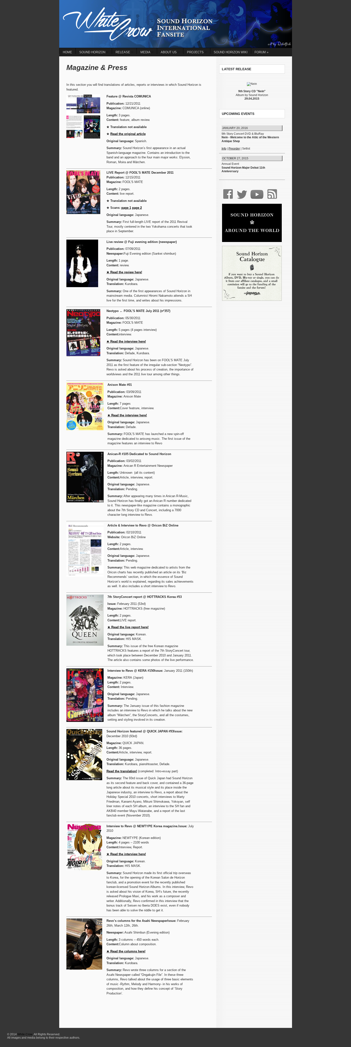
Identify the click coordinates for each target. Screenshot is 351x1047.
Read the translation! (121, 771)
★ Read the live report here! (128, 627)
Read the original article (128, 134)
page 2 (137, 207)
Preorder (234, 148)
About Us (169, 52)
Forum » (261, 52)
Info (224, 148)
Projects (195, 52)
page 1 (126, 207)
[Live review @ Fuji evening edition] (82, 242)
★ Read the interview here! (126, 341)
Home (67, 52)
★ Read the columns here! (125, 951)
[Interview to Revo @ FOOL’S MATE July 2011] (83, 311)
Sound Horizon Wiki (231, 52)
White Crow (24, 1034)
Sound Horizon (92, 52)
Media (145, 52)
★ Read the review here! (124, 272)
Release (123, 52)
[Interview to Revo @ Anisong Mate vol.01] (85, 385)
